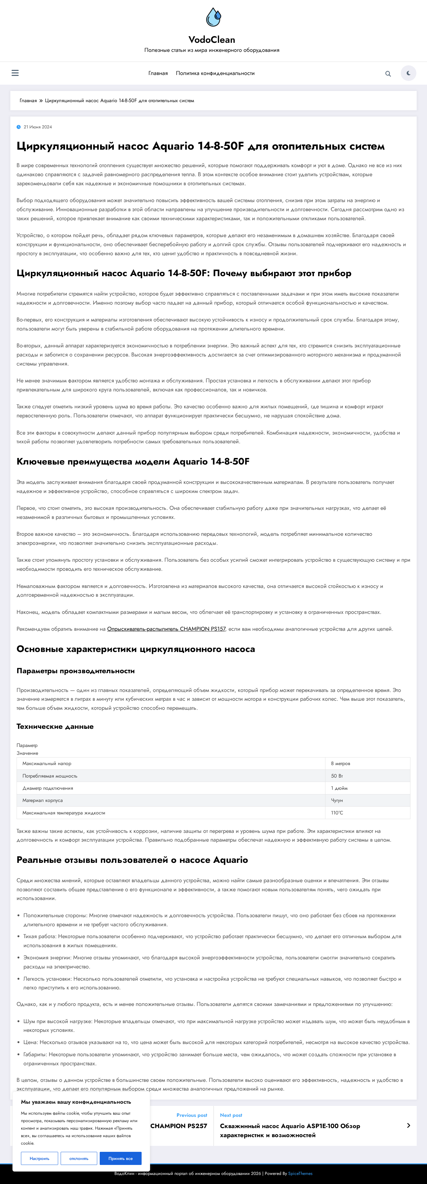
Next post (231, 1115)
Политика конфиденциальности (215, 73)
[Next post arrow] (408, 1126)
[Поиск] (388, 74)
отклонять (78, 1158)
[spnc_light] (408, 73)
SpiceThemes (300, 1173)
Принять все (120, 1158)
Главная (158, 73)
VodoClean (211, 39)
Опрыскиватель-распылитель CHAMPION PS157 (166, 629)
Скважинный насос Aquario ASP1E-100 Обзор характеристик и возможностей (290, 1130)
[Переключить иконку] (15, 73)
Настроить (39, 1158)
